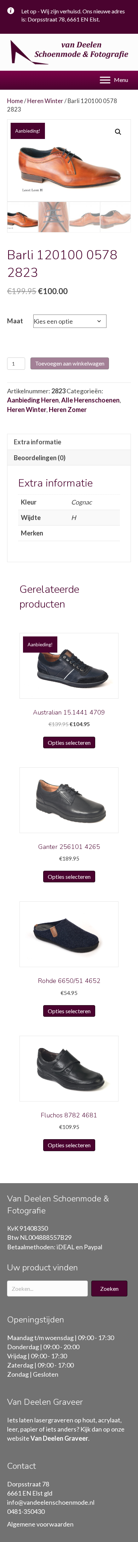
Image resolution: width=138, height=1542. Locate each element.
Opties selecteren (69, 742)
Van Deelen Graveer (59, 1438)
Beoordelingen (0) (39, 458)
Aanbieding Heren (33, 400)
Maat (15, 321)
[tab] (69, 442)
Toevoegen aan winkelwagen (69, 363)
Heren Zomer (68, 409)
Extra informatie (37, 442)
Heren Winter (45, 100)
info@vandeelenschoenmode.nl (50, 1502)
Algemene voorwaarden (40, 1524)
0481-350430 (26, 1511)
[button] (109, 1288)
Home (15, 100)
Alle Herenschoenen (90, 400)
